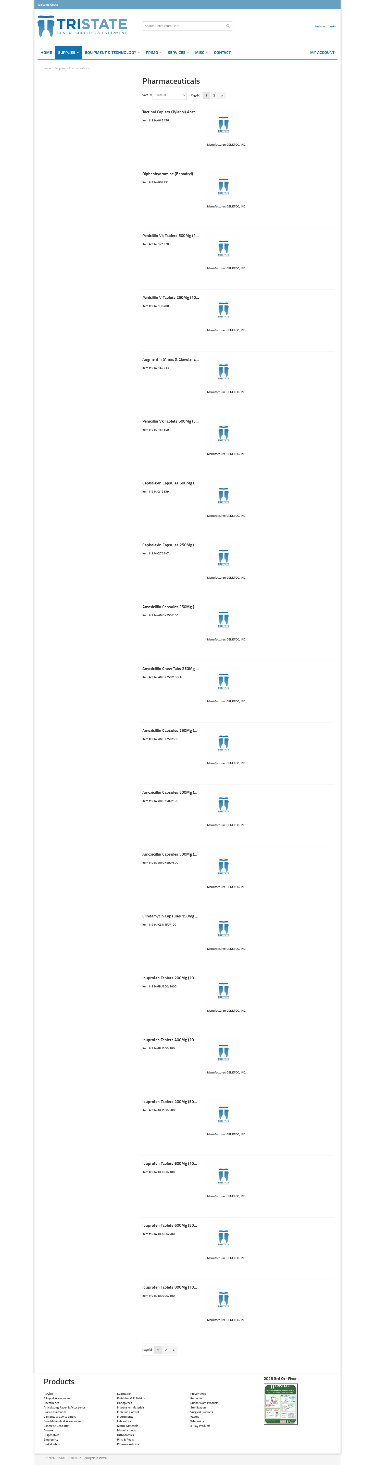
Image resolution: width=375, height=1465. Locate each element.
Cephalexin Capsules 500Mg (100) (172, 483)
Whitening (197, 1421)
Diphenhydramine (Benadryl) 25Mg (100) (178, 173)
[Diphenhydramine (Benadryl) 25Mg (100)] (223, 187)
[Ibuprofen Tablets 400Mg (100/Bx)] (223, 1053)
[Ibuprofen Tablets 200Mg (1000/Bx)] (223, 991)
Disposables (51, 1435)
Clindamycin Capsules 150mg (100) (173, 916)
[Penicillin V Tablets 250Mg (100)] (223, 311)
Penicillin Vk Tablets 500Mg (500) (172, 421)
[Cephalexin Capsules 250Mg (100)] (223, 558)
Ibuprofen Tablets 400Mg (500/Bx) (173, 1101)
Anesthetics (51, 1403)
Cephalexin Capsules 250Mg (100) (172, 545)
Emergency (51, 1439)
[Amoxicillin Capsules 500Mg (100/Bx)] (223, 806)
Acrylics (49, 1393)
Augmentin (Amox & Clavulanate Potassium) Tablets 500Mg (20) (199, 359)
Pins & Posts (125, 1439)
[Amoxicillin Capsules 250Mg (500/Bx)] (223, 744)
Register (320, 26)
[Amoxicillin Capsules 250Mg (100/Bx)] (223, 620)
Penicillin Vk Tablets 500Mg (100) (172, 235)
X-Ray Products (200, 1426)
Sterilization (198, 1407)
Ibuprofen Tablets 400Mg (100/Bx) (173, 1039)
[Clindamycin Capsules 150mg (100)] (223, 929)
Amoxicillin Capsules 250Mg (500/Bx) (175, 730)
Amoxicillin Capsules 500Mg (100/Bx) (175, 792)
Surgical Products (201, 1412)
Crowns (49, 1430)
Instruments (125, 1416)
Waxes (194, 1416)
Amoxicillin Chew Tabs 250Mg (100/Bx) (176, 668)
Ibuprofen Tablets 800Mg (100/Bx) (173, 1287)
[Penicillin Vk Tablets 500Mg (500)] (223, 435)
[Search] (227, 26)
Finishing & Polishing (131, 1398)
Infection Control (128, 1412)
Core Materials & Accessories (62, 1421)
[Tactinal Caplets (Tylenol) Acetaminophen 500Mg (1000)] (223, 125)
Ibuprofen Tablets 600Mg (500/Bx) (173, 1225)
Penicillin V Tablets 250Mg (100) (170, 297)
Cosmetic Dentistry (56, 1426)
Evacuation (124, 1393)
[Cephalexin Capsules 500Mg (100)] (223, 496)
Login (332, 26)
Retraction (197, 1398)
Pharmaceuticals (128, 1444)
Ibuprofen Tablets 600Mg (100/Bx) (173, 1163)
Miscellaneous (126, 1430)
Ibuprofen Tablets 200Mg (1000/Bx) (174, 978)
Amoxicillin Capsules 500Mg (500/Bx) (175, 854)
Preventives (198, 1393)
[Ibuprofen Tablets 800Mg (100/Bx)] (223, 1301)
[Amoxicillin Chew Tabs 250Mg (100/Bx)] (223, 682)
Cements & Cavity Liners (60, 1416)
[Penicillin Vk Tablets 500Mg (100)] (223, 249)
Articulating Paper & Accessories (65, 1407)
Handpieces (124, 1403)
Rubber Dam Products (204, 1403)
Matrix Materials (128, 1426)
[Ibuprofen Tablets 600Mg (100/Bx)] (223, 1177)
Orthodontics (125, 1435)
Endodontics (52, 1444)
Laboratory (124, 1421)
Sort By (147, 95)
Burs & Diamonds (55, 1412)
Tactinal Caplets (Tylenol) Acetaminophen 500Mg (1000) (191, 112)
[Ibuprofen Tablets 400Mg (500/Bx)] (223, 1115)
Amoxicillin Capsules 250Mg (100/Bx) (175, 606)
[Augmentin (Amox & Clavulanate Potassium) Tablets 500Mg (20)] (223, 373)
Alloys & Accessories (57, 1398)
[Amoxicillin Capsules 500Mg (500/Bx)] (223, 868)
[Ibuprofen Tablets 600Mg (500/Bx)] (223, 1239)
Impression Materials (131, 1407)
